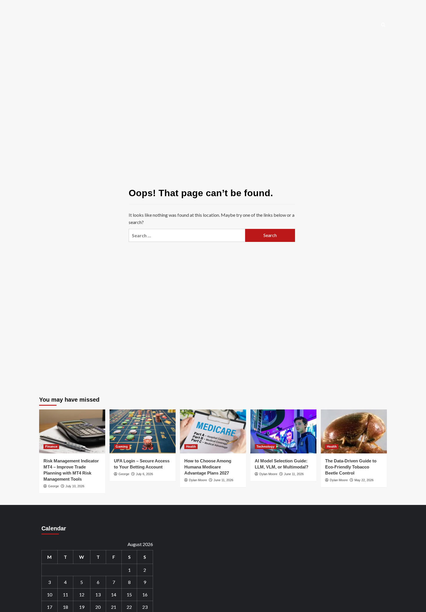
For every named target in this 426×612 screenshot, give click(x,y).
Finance (51, 446)
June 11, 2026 (223, 480)
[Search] (383, 25)
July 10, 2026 (74, 486)
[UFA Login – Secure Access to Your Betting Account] (143, 431)
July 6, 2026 (144, 474)
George (53, 486)
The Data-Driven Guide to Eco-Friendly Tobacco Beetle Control (350, 466)
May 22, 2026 (364, 480)
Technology (265, 446)
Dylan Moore (198, 480)
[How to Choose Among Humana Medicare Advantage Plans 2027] (213, 431)
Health (191, 446)
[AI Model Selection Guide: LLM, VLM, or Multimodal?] (283, 431)
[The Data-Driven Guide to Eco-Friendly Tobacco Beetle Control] (354, 431)
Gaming (122, 446)
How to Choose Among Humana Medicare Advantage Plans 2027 (207, 466)
